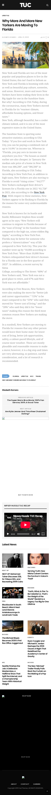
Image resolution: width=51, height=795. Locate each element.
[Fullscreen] (43, 534)
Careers (36, 784)
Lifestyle (5, 15)
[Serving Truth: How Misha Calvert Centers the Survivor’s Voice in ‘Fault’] (38, 559)
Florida (16, 376)
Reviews (31, 588)
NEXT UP (5, 570)
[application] (25, 525)
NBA (4, 601)
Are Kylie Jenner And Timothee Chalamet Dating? (25, 412)
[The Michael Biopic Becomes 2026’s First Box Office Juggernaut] (12, 626)
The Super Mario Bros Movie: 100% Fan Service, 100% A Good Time (25, 401)
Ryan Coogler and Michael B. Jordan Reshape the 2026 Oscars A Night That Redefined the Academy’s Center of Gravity (37, 649)
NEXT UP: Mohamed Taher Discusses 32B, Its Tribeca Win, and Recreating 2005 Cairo (12, 578)
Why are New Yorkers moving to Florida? (19, 380)
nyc (31, 376)
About (14, 784)
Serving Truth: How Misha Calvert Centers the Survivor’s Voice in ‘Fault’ (38, 575)
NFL (3, 662)
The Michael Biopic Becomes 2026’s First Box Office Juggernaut (12, 641)
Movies (5, 634)
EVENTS (31, 637)
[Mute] (38, 534)
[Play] (8, 534)
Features (31, 567)
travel (38, 376)
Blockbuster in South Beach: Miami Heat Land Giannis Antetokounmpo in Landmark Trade (11, 609)
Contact (25, 784)
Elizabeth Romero (9, 37)
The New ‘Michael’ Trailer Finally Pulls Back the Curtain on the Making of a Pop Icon (37, 671)
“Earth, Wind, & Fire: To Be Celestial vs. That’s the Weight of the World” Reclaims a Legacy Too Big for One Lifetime (38, 598)
